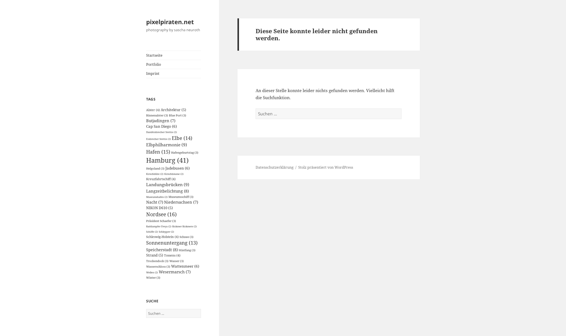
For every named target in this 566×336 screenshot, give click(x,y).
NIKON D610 (159, 207)
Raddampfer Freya (158, 226)
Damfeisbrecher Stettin (161, 132)
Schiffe (152, 231)
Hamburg (167, 160)
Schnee (186, 237)
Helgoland (155, 168)
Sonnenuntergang (172, 242)
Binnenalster (157, 115)
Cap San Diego (161, 126)
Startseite (154, 55)
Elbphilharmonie (166, 145)
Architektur (173, 109)
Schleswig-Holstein (162, 237)
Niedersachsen (181, 202)
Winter (153, 278)
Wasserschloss (158, 266)
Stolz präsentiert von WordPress (325, 167)
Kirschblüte (154, 174)
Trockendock (157, 261)
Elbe (182, 138)
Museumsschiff (180, 197)
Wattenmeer (185, 266)
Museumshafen (157, 197)
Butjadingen (160, 120)
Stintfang (187, 250)
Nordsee (161, 214)
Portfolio (153, 64)
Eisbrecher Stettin (158, 139)
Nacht (154, 202)
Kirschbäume (174, 174)
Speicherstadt (162, 249)
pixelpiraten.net (170, 22)
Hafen (158, 151)
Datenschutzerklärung (275, 167)
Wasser (176, 261)
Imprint (152, 73)
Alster (153, 110)
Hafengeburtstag (184, 152)
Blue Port (177, 115)
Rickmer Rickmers (184, 226)
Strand (154, 255)
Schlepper (166, 231)
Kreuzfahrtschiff (161, 179)
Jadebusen (177, 168)
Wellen (152, 272)
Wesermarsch (175, 271)
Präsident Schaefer (161, 221)
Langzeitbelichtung (167, 191)
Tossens (172, 255)
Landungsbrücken (167, 184)
